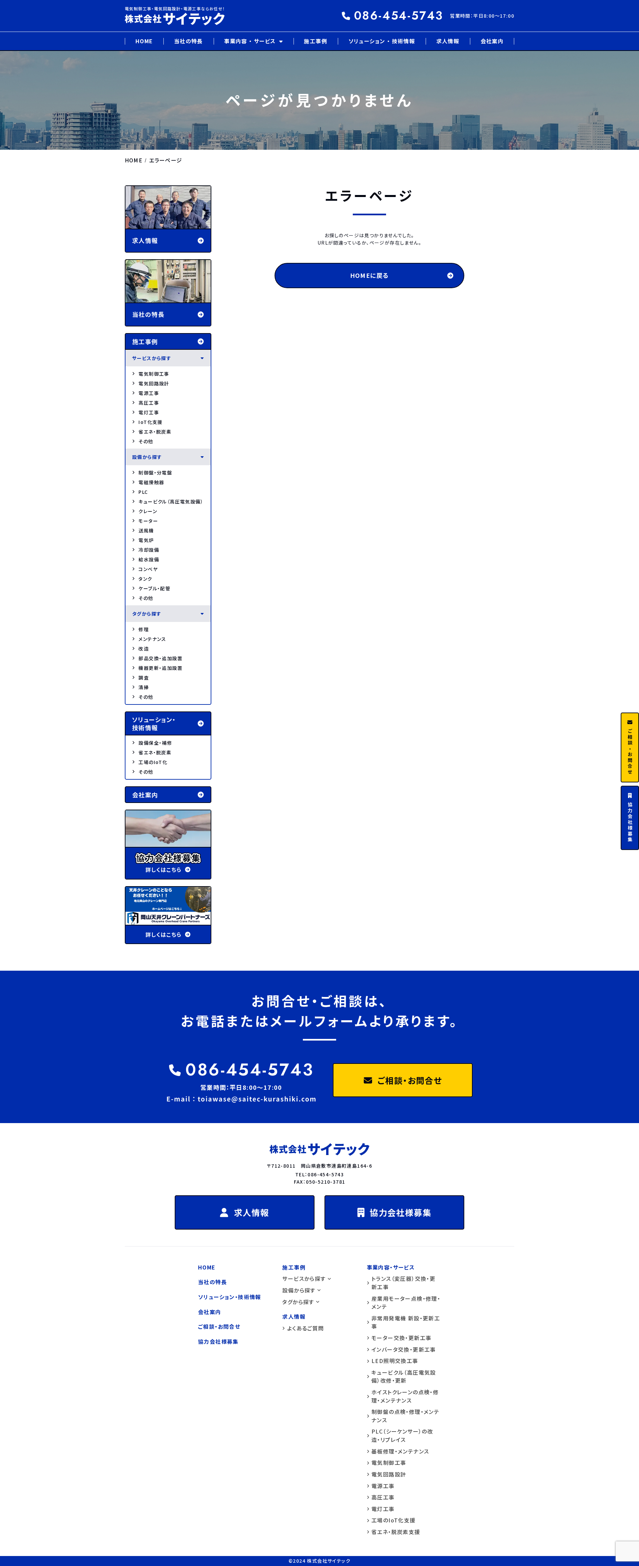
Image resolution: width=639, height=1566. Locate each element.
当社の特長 (188, 41)
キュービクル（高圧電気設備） (170, 501)
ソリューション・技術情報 (229, 1297)
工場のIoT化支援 (393, 1520)
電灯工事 (148, 412)
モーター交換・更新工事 (401, 1338)
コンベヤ (148, 569)
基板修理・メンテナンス (400, 1451)
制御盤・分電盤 (155, 472)
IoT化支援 (150, 422)
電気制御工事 (153, 373)
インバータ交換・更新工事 (403, 1349)
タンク (145, 578)
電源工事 (148, 393)
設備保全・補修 (155, 742)
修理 (143, 629)
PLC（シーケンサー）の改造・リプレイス (402, 1435)
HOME (144, 41)
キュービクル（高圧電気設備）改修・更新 (403, 1376)
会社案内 (492, 41)
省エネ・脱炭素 (154, 431)
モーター (148, 520)
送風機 (146, 530)
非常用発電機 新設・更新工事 (405, 1322)
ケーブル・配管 (154, 588)
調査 (143, 677)
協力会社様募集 (400, 1212)
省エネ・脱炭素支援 (395, 1532)
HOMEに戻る (369, 275)
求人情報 (448, 41)
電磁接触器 (151, 482)
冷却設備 (148, 549)
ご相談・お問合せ (409, 1080)
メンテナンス (152, 639)
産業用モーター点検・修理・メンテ (405, 1302)
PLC (143, 492)
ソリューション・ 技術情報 (154, 723)
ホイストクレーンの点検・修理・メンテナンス (405, 1396)
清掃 (143, 687)
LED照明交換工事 (394, 1361)
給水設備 (148, 559)
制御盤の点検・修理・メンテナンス (405, 1416)
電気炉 (146, 540)
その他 (145, 441)
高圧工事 (148, 402)
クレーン (147, 511)
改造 (143, 648)
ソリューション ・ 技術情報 (381, 41)
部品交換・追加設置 (160, 658)
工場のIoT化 (152, 762)
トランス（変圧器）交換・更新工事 (403, 1282)
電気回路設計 (153, 383)
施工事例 (315, 41)
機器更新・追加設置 (160, 668)
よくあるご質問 (305, 1328)
